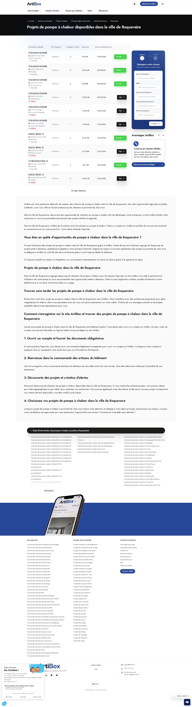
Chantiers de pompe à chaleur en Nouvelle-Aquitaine (141, 479)
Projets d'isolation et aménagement (85, 545)
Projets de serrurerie (80, 617)
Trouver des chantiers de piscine (37, 587)
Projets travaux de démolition (83, 560)
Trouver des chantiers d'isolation (37, 629)
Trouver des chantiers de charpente (38, 578)
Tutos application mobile (128, 548)
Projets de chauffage (80, 635)
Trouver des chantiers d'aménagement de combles (43, 647)
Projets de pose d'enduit (82, 566)
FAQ (121, 563)
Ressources (103, 10)
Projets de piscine (79, 620)
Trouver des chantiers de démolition (39, 638)
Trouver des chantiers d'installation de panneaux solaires (45, 617)
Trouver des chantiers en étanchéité (38, 575)
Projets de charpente (80, 638)
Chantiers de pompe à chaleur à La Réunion (138, 467)
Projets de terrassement (81, 590)
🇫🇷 (163, 4)
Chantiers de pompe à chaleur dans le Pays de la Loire (142, 485)
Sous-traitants (33, 10)
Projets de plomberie (81, 608)
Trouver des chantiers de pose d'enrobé (40, 614)
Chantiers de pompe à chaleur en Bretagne (138, 443)
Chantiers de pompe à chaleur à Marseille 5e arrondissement (51, 449)
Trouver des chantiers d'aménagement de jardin (43, 653)
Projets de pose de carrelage (83, 563)
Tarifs (89, 10)
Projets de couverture (81, 629)
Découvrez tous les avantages (144, 164)
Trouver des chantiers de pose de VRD (39, 608)
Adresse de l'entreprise (143, 92)
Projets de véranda (80, 614)
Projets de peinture (80, 611)
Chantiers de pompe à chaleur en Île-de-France (139, 464)
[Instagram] (52, 675)
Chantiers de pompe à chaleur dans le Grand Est (140, 452)
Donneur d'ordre (52, 10)
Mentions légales (96, 665)
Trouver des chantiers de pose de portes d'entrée (43, 605)
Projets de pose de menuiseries (84, 554)
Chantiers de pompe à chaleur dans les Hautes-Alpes (95, 446)
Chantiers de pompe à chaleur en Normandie (139, 476)
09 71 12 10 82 (128, 668)
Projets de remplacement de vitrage (85, 548)
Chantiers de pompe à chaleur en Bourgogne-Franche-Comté (144, 440)
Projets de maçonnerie (81, 605)
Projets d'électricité (80, 599)
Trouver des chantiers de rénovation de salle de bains (44, 626)
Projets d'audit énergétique (83, 587)
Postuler (119, 56)
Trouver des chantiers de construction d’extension (43, 644)
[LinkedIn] (46, 675)
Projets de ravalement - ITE (83, 575)
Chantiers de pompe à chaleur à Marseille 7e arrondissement (51, 455)
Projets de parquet (80, 623)
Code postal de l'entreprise (145, 102)
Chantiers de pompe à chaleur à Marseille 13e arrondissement (46, 483)
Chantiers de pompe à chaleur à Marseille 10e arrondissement (46, 465)
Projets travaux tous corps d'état (84, 557)
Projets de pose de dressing (83, 578)
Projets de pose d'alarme (82, 593)
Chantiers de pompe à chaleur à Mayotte (137, 473)
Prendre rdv (124, 551)
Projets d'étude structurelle (82, 572)
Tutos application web (127, 545)
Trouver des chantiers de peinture (38, 566)
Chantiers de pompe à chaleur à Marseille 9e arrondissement (51, 461)
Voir (120, 97)
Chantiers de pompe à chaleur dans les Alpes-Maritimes (96, 443)
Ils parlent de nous (126, 560)
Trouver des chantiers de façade (37, 590)
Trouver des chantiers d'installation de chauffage (43, 545)
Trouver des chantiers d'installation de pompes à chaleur (45, 620)
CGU (96, 669)
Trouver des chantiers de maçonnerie (39, 554)
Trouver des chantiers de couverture (38, 581)
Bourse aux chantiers (74, 10)
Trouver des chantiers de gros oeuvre (39, 632)
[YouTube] (57, 675)
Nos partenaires (125, 557)
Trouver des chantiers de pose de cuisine (40, 551)
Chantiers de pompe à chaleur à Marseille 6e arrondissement (51, 452)
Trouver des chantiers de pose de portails (40, 602)
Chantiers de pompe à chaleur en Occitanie (138, 482)
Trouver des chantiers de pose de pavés (40, 611)
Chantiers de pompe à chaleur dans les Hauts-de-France (142, 461)
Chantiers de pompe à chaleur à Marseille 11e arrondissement (46, 471)
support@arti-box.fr (129, 665)
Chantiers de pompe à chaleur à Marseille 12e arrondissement (46, 477)
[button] (159, 135)
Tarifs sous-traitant (126, 566)
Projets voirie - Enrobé (81, 602)
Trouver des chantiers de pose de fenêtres (40, 596)
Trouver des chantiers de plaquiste (38, 569)
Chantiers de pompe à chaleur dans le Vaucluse (93, 452)
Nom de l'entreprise (142, 74)
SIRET (138, 83)
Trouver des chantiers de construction (39, 641)
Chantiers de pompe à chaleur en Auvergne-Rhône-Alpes (143, 437)
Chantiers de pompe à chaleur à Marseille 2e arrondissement (51, 440)
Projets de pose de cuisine (82, 581)
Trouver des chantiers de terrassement (39, 548)
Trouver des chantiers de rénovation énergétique (43, 623)
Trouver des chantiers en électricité (38, 572)
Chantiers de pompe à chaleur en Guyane (138, 458)
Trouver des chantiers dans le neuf (38, 656)
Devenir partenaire (126, 554)
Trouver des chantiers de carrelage (38, 584)
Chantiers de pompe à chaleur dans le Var (91, 449)
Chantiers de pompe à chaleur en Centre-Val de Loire (141, 446)
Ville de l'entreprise (142, 111)
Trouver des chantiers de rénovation (39, 563)
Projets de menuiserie (81, 596)
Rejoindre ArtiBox (149, 4)
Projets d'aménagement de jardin (85, 551)
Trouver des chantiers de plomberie (38, 560)
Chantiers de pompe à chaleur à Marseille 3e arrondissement (51, 443)
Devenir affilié (127, 571)
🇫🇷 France (95, 684)
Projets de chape (79, 641)
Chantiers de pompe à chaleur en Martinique (139, 470)
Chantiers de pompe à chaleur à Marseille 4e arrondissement (51, 446)
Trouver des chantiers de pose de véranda (40, 635)
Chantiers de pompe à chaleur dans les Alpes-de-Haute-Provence (96, 438)
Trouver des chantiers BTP (35, 593)
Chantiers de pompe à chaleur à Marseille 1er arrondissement (51, 437)
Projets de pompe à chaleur (83, 584)
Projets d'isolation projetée (83, 569)
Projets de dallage (80, 632)
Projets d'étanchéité (80, 626)
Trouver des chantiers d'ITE (36, 650)
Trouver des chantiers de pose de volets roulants (43, 599)
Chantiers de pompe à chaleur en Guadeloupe (139, 455)
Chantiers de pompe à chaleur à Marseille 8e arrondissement (51, 458)
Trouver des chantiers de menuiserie (39, 557)
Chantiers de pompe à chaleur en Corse (137, 449)
